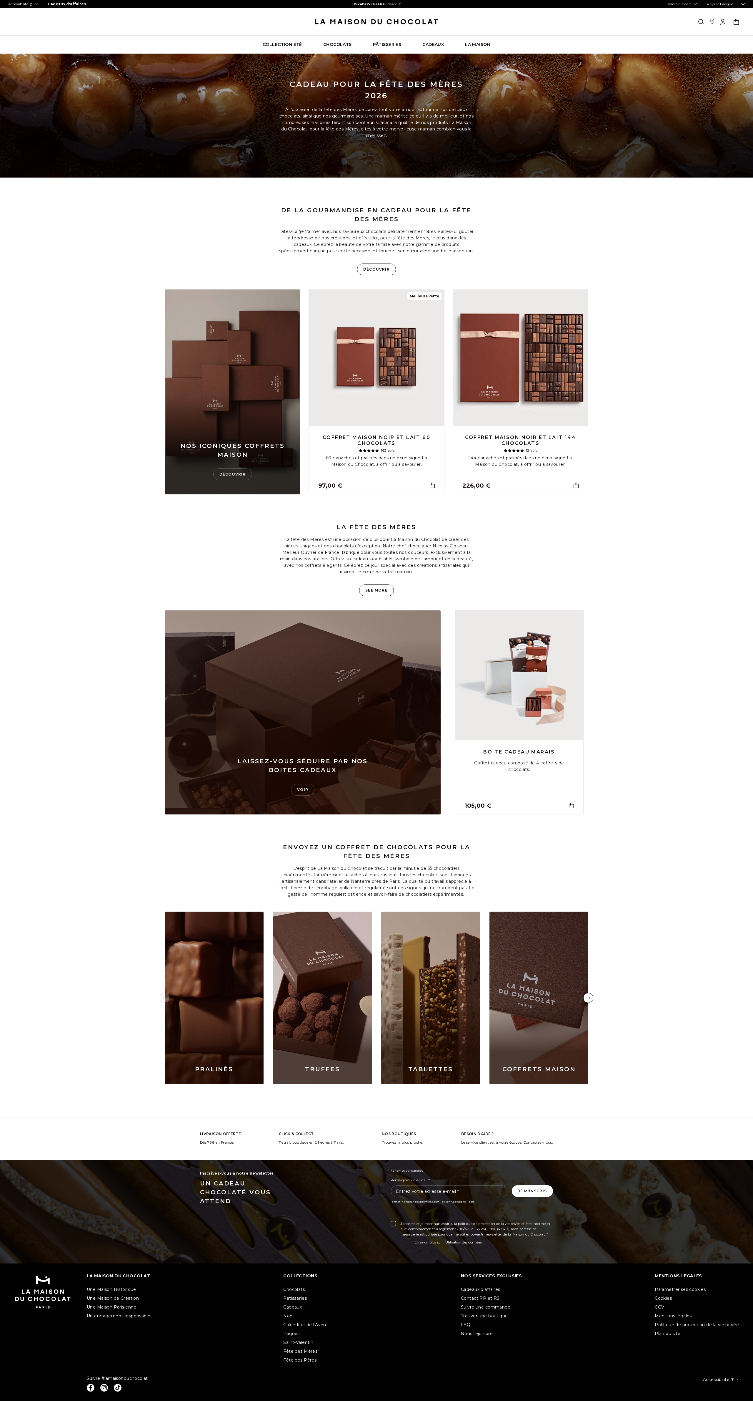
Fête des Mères (300, 1351)
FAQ (465, 1324)
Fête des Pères (299, 1360)
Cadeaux (292, 1307)
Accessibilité (716, 1379)
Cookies (663, 1298)
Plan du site (667, 1333)
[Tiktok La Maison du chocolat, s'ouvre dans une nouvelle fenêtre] (117, 1388)
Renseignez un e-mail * (410, 1180)
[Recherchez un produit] (701, 21)
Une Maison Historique (111, 1289)
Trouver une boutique (484, 1316)
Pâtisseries (295, 1298)
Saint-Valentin (298, 1342)
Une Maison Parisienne (111, 1307)
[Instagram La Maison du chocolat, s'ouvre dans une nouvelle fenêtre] (104, 1388)
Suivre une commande (485, 1307)
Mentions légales (673, 1316)
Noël (288, 1316)
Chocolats (294, 1289)
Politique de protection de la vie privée (697, 1324)
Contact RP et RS (480, 1298)
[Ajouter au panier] (432, 485)
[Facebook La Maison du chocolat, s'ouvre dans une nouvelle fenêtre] (90, 1388)
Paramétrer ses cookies (680, 1289)
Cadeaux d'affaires (480, 1289)
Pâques (291, 1333)
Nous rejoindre (477, 1333)
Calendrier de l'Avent (305, 1324)
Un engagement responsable (119, 1316)
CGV (659, 1307)
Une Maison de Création (113, 1298)
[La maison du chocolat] (376, 21)
